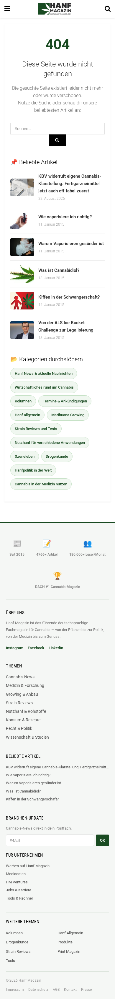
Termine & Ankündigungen (65, 401)
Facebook (36, 648)
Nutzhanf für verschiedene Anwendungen (50, 442)
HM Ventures (17, 882)
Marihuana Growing (67, 415)
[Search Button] (108, 9)
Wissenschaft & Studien (27, 737)
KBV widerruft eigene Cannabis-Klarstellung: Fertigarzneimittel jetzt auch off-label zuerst (69, 184)
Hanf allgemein (27, 415)
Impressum (15, 990)
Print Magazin (69, 951)
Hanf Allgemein (70, 933)
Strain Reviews (19, 702)
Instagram (14, 648)
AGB (56, 990)
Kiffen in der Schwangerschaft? (69, 297)
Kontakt (70, 990)
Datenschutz (38, 990)
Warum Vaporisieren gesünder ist (71, 243)
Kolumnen (23, 401)
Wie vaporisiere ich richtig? (65, 216)
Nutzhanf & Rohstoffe (26, 711)
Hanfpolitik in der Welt (33, 470)
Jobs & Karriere (18, 890)
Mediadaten (16, 874)
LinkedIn (56, 648)
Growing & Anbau (22, 694)
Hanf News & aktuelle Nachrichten (44, 373)
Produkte (65, 942)
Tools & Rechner (19, 898)
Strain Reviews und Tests (36, 429)
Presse (86, 990)
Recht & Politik (19, 728)
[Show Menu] (7, 9)
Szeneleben (24, 456)
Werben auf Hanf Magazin (28, 866)
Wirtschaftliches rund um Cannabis (44, 387)
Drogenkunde (57, 456)
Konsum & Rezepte (23, 719)
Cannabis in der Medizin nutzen (41, 484)
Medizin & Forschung (25, 685)
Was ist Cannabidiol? (58, 270)
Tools (10, 960)
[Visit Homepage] (54, 9)
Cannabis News (20, 677)
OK (102, 840)
